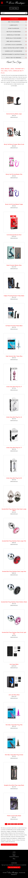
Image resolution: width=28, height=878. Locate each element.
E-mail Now (14, 8)
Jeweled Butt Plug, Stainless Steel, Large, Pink (14, 541)
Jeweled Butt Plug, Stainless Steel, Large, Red (14, 571)
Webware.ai (14, 874)
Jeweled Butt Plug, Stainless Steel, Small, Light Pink (14, 633)
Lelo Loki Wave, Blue (14, 694)
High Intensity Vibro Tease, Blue (14, 356)
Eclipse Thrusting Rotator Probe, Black (14, 295)
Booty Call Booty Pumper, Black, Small (14, 144)
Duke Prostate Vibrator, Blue (14, 265)
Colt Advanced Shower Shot (14, 234)
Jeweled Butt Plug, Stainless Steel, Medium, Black (14, 602)
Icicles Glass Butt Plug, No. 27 (14, 386)
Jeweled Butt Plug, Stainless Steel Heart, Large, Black (14, 509)
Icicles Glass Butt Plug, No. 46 (14, 417)
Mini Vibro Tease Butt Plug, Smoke (14, 754)
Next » (20, 824)
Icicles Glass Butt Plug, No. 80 (14, 478)
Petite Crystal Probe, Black (14, 815)
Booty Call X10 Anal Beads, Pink (14, 174)
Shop (14, 855)
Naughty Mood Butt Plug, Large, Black (14, 785)
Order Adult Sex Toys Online (9, 844)
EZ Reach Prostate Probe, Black (14, 325)
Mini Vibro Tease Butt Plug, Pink (14, 724)
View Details (14, 117)
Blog (14, 858)
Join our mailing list (14, 867)
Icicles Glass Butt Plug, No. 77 (14, 447)
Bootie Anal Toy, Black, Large (14, 113)
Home (14, 854)
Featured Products (14, 856)
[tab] (14, 21)
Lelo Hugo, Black (14, 664)
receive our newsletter (14, 865)
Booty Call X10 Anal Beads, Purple (14, 204)
